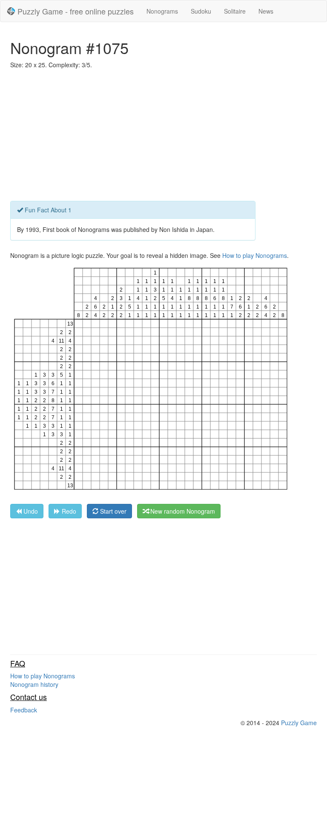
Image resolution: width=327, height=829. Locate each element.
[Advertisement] (163, 137)
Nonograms (162, 11)
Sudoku (201, 11)
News (265, 11)
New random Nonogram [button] (182, 511)
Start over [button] (112, 511)
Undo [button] (30, 511)
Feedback (23, 710)
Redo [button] (68, 511)
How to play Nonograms (254, 255)
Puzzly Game (299, 722)
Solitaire (235, 11)
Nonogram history (34, 684)
